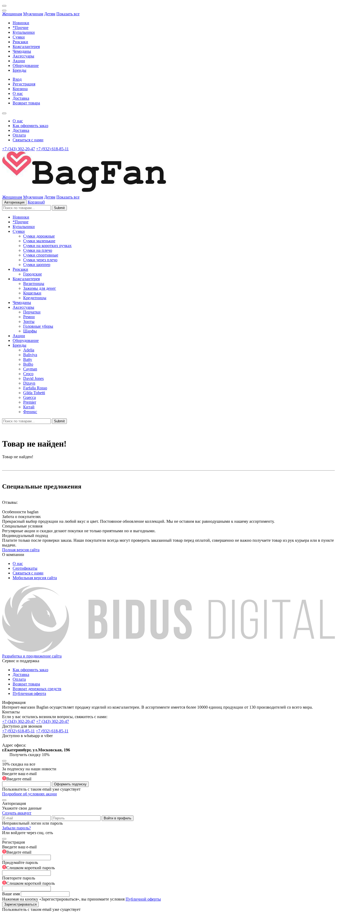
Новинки (21, 23)
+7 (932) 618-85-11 (52, 149)
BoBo (28, 364)
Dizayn (29, 383)
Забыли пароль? (16, 828)
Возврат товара (26, 103)
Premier (29, 402)
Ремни (29, 317)
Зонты (28, 321)
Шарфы (30, 331)
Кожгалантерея (26, 46)
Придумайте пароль (28, 865)
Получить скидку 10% (29, 754)
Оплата (19, 135)
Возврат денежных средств (37, 688)
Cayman (30, 369)
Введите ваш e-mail (19, 776)
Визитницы (33, 283)
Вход (17, 79)
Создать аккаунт (16, 813)
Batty (27, 359)
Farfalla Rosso (35, 388)
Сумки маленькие (39, 241)
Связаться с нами (28, 140)
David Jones (33, 378)
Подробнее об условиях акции (29, 794)
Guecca (29, 397)
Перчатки (32, 312)
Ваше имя (11, 894)
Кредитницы (34, 298)
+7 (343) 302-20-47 (18, 149)
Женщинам (12, 14)
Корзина (20, 88)
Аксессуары (23, 56)
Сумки (19, 37)
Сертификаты (25, 568)
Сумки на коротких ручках (47, 245)
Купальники (24, 32)
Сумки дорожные (39, 236)
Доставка (21, 98)
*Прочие (20, 27)
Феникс (30, 411)
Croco (28, 373)
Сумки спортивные (40, 255)
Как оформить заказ (30, 125)
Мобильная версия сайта (35, 578)
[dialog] (168, 873)
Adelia (28, 350)
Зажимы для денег (39, 288)
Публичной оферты (143, 899)
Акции (19, 61)
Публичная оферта (29, 693)
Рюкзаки (20, 42)
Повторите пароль (28, 881)
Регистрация (24, 84)
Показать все (68, 14)
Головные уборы (38, 326)
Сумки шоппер (36, 264)
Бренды (19, 70)
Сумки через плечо (40, 260)
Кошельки (32, 293)
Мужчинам (33, 14)
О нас (18, 93)
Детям (49, 14)
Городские (32, 274)
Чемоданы (22, 51)
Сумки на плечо (37, 250)
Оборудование (26, 65)
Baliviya (30, 354)
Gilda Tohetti (34, 392)
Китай (28, 407)
